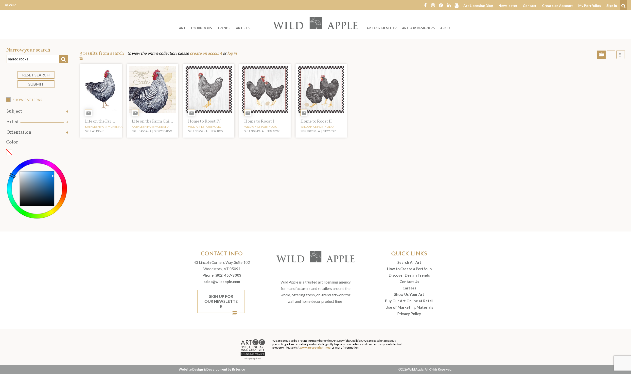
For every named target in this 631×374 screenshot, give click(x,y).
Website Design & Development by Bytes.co (212, 369)
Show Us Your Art (409, 294)
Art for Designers (418, 28)
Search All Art (409, 262)
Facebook (425, 5)
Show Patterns (27, 100)
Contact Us (409, 281)
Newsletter (507, 5)
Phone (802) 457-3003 (222, 275)
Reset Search (36, 74)
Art (182, 28)
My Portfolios (589, 5)
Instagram (433, 5)
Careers (409, 288)
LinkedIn (449, 5)
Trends (223, 28)
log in (232, 53)
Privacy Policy (409, 313)
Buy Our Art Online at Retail (409, 301)
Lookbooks (201, 28)
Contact (530, 5)
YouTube (456, 5)
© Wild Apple (11, 8)
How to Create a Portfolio (409, 269)
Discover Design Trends (409, 275)
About (446, 28)
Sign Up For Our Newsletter (221, 301)
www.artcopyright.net (315, 347)
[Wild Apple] (315, 23)
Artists (243, 28)
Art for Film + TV (382, 28)
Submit (36, 84)
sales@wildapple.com (222, 281)
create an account (206, 53)
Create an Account (557, 5)
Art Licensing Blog (478, 5)
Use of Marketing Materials (409, 307)
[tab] (37, 111)
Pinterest (441, 5)
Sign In (611, 5)
